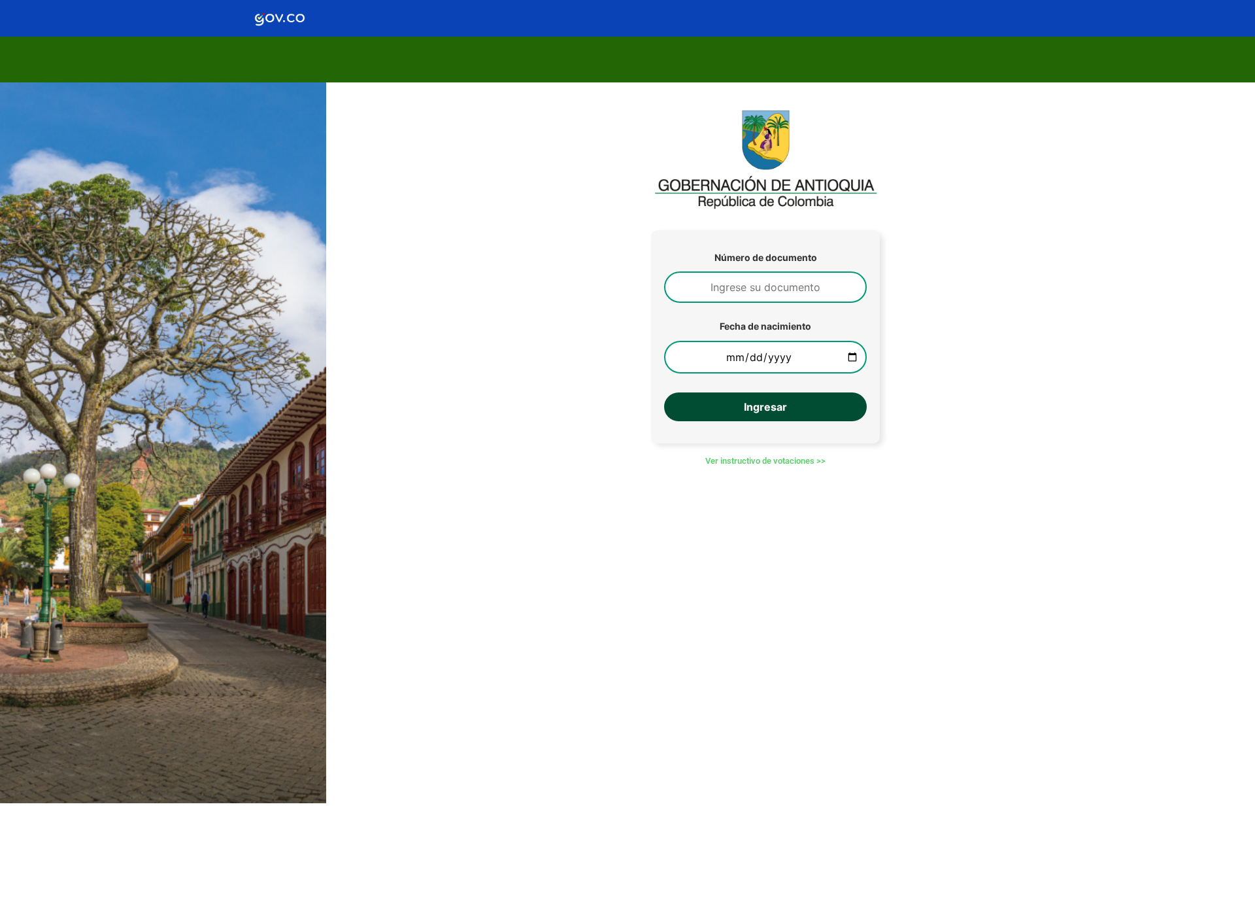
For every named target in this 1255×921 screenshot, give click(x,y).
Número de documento (765, 257)
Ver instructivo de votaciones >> (765, 461)
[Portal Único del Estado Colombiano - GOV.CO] (279, 18)
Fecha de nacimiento (765, 326)
